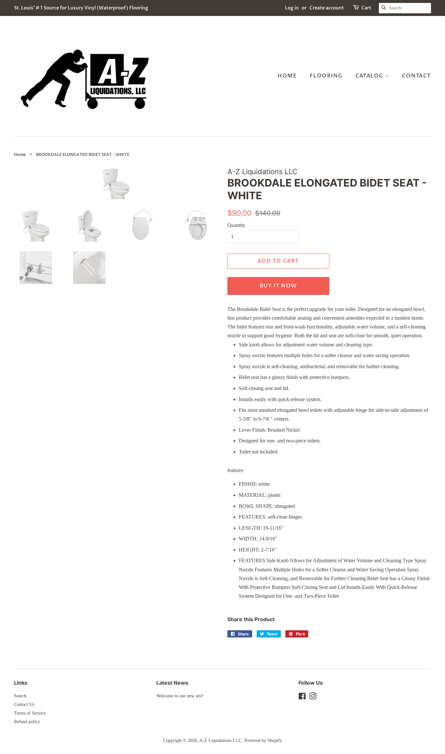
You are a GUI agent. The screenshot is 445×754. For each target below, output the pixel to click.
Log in (292, 8)
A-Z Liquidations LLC (220, 740)
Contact (416, 75)
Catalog (370, 75)
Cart (366, 8)
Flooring (326, 75)
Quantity (236, 225)
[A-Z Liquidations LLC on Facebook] (302, 697)
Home (287, 75)
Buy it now (278, 285)
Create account (326, 8)
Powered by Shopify (263, 740)
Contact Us (24, 704)
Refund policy (27, 721)
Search (20, 695)
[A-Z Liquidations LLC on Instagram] (312, 697)
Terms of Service (30, 713)
